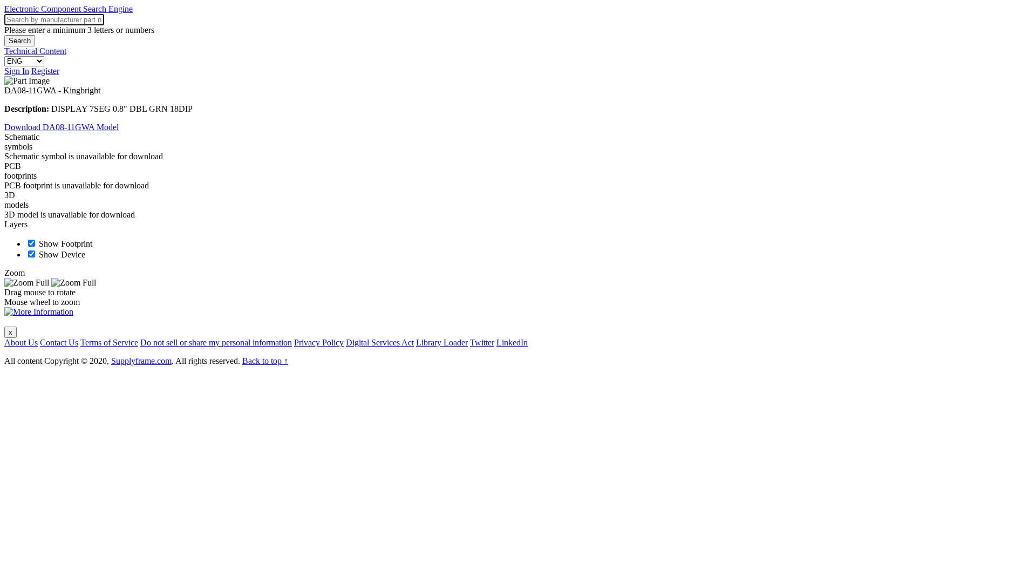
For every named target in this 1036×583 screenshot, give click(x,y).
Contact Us (59, 342)
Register (45, 71)
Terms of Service (109, 342)
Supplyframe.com (141, 360)
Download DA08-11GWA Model (61, 127)
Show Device (62, 254)
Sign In (16, 71)
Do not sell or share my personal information (216, 342)
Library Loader (442, 342)
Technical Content (35, 51)
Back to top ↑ (265, 360)
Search (20, 41)
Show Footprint (65, 243)
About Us (21, 342)
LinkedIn (512, 342)
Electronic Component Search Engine (68, 8)
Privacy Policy (319, 342)
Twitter (482, 342)
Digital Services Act (380, 342)
